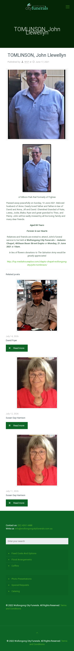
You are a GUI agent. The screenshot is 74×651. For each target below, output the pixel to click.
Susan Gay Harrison (15, 418)
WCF (26, 62)
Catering (16, 591)
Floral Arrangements (22, 559)
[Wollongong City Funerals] (37, 7)
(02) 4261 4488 (25, 525)
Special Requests (20, 585)
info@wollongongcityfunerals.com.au (33, 528)
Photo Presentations (21, 579)
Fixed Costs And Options (24, 553)
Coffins (15, 565)
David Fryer (11, 340)
